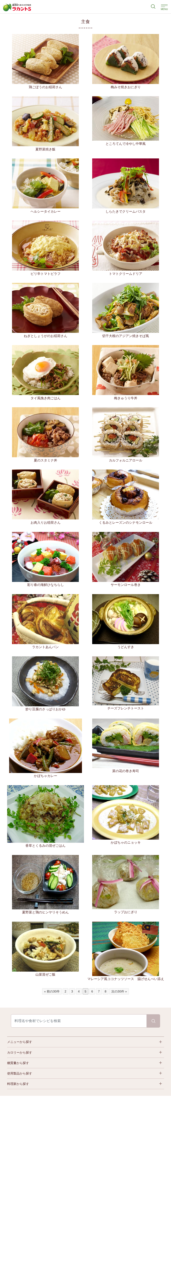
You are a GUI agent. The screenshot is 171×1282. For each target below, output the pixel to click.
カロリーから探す (19, 1052)
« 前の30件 (52, 991)
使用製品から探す (19, 1073)
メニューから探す (19, 1042)
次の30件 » (119, 991)
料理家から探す (18, 1084)
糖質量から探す (18, 1063)
